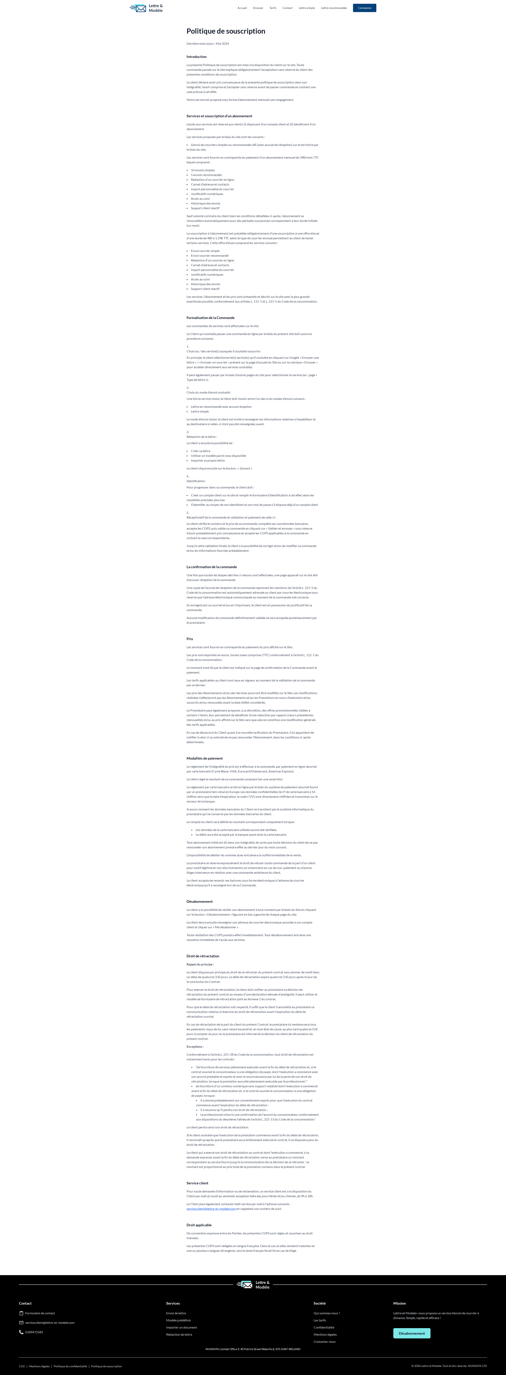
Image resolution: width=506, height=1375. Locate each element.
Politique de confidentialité (70, 1366)
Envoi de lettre (176, 1313)
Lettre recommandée (334, 7)
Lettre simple (307, 7)
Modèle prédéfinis (178, 1320)
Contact (288, 7)
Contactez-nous (325, 1341)
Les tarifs (320, 1320)
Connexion (364, 7)
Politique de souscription (106, 1366)
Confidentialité (324, 1327)
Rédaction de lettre (179, 1334)
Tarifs (273, 7)
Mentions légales (325, 1334)
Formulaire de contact (40, 1313)
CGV (22, 1366)
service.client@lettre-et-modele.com (211, 1208)
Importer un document (181, 1327)
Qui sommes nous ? (327, 1313)
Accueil (242, 7)
